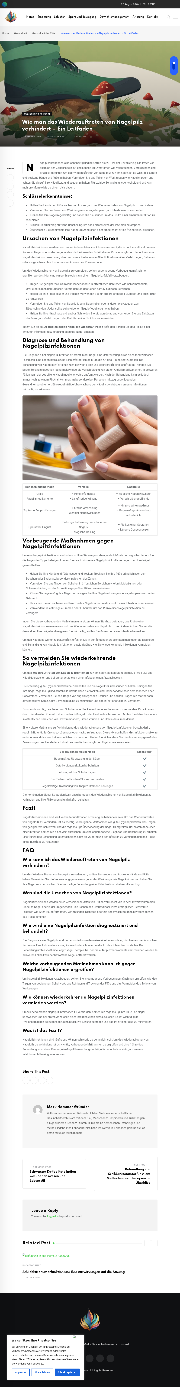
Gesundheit (20, 33)
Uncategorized (31, 1265)
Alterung (138, 17)
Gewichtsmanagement (114, 17)
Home (30, 17)
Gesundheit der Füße (43, 33)
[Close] (78, 1337)
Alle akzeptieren (67, 1372)
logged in (53, 1216)
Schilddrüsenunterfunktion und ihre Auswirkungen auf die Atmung (73, 1272)
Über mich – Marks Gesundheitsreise (91, 1344)
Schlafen (59, 17)
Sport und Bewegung (82, 17)
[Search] (168, 17)
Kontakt (152, 17)
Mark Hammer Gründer (68, 1107)
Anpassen (21, 1372)
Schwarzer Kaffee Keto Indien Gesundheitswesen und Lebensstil (53, 1176)
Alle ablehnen (42, 1372)
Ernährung (44, 17)
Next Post (140, 1165)
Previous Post (42, 1167)
